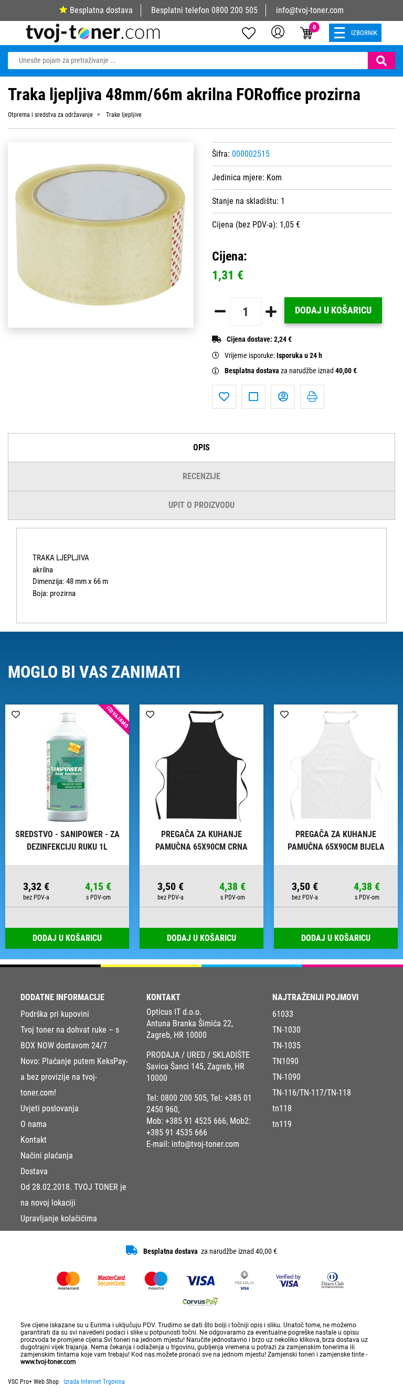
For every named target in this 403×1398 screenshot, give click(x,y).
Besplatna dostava (101, 10)
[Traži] (381, 60)
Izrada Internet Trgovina (94, 1381)
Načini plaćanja (46, 1156)
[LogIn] (277, 31)
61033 (282, 1014)
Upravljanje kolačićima (58, 1218)
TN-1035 (286, 1045)
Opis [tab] (201, 447)
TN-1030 (286, 1030)
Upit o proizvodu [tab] (201, 505)
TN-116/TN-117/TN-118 (311, 1093)
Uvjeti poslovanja (49, 1108)
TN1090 (285, 1061)
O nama (33, 1124)
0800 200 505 (234, 10)
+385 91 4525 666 (195, 1121)
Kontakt (33, 1140)
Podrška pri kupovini (54, 1014)
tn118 (282, 1108)
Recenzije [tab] (201, 476)
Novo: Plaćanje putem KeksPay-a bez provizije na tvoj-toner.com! (74, 1077)
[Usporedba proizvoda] (253, 396)
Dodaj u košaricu (333, 310)
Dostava (34, 1171)
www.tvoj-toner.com (48, 1362)
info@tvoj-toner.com (310, 10)
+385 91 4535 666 (176, 1132)
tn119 (282, 1124)
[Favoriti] (224, 396)
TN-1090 (286, 1077)
